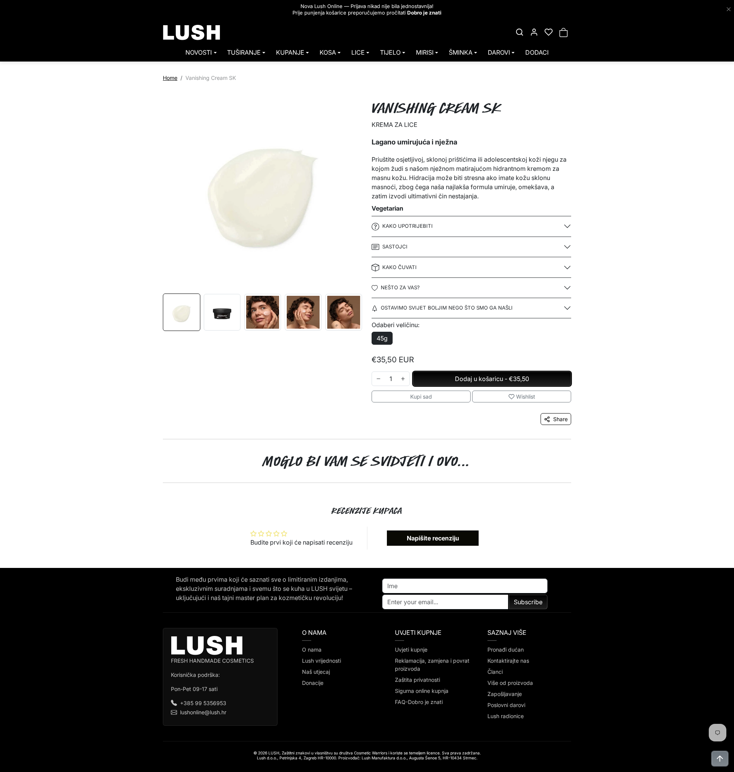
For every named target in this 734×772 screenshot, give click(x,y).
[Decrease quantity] (378, 378)
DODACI (537, 52)
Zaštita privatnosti (417, 679)
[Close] (728, 9)
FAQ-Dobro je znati (419, 702)
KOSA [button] (328, 52)
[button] (519, 32)
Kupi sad (421, 396)
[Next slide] (578, 483)
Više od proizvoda (510, 683)
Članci (495, 671)
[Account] (534, 32)
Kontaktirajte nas (508, 660)
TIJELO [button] (390, 52)
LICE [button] (358, 52)
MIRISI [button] (425, 52)
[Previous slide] (156, 483)
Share (560, 419)
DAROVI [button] (499, 52)
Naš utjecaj (316, 671)
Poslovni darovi (506, 705)
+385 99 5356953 (203, 703)
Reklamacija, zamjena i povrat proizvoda (432, 664)
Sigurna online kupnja (421, 691)
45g (382, 338)
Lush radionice (505, 716)
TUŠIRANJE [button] (244, 52)
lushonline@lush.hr (203, 712)
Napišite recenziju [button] (433, 538)
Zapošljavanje (504, 694)
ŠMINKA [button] (461, 52)
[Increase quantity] (403, 378)
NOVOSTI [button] (198, 52)
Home (170, 78)
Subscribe (528, 602)
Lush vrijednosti (321, 660)
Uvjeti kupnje (411, 649)
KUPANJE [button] (290, 52)
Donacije (312, 683)
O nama (312, 649)
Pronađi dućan (505, 649)
